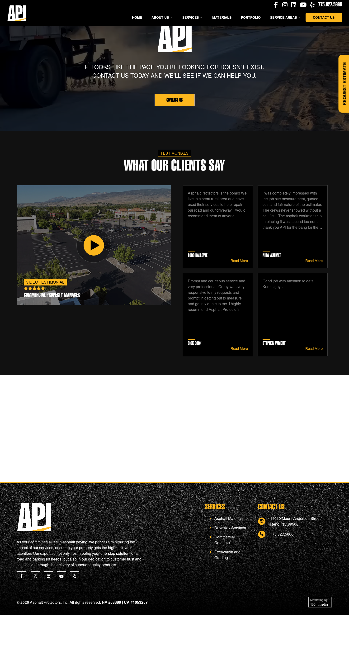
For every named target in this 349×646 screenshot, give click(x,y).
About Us (160, 17)
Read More (239, 260)
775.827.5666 (330, 4)
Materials (221, 17)
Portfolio (251, 17)
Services (190, 17)
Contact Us (324, 17)
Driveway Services (230, 527)
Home (137, 17)
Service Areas (283, 17)
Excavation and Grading (227, 554)
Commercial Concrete (224, 539)
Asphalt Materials (229, 518)
